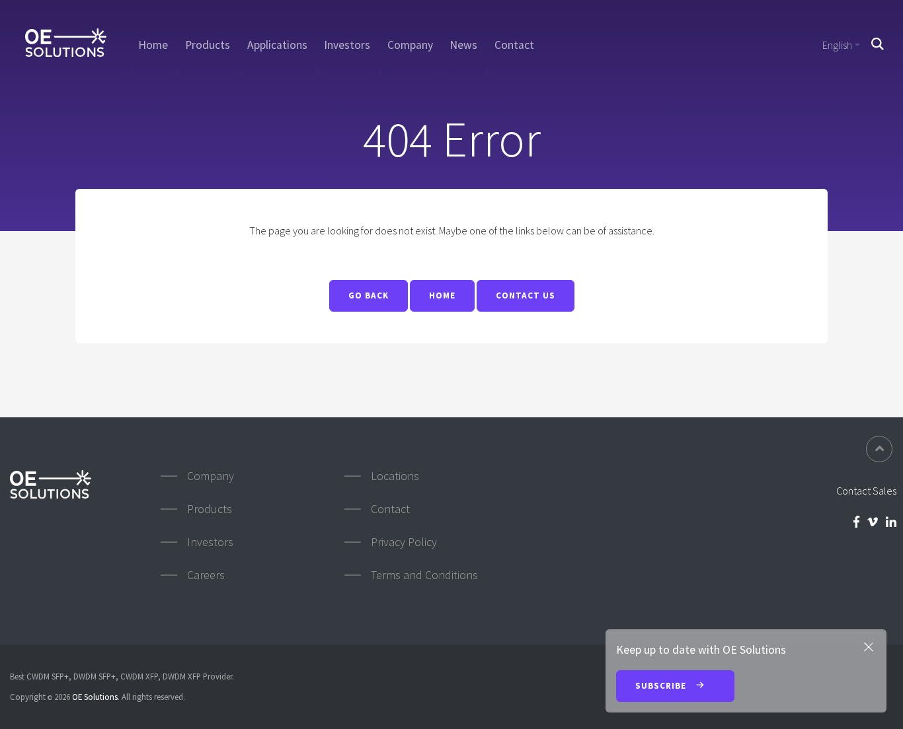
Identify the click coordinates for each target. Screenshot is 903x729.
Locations (395, 475)
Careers (206, 574)
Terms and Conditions (424, 574)
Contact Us (525, 295)
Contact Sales (866, 490)
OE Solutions (95, 696)
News (463, 45)
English (837, 45)
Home (153, 45)
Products (207, 45)
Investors (347, 45)
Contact (514, 45)
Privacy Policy (404, 541)
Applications (277, 45)
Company (410, 45)
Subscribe (662, 685)
